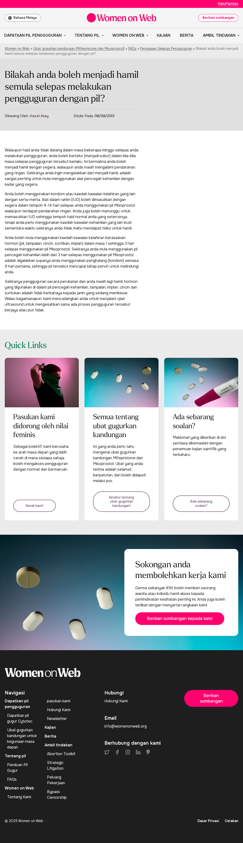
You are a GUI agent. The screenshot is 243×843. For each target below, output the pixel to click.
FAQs (132, 48)
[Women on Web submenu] (146, 35)
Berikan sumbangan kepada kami (179, 618)
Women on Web (17, 48)
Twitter (106, 752)
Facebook (117, 752)
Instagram (127, 752)
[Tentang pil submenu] (102, 35)
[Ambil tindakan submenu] (237, 35)
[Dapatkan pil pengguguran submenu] (64, 35)
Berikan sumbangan (218, 17)
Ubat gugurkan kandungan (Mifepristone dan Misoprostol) (79, 48)
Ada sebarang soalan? (201, 503)
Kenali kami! (34, 506)
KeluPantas (228, 3)
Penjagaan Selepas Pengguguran (166, 48)
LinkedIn (138, 752)
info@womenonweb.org (125, 726)
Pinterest (148, 752)
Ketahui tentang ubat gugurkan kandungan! (121, 501)
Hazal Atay (39, 116)
